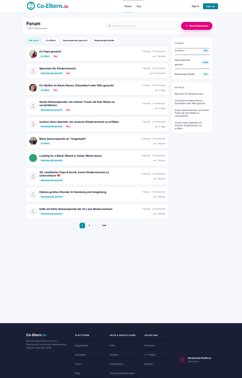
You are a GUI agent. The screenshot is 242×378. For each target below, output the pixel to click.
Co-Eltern (51, 40)
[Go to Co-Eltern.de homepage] (47, 6)
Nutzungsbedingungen (122, 373)
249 (104, 225)
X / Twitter (150, 354)
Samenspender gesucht (75, 40)
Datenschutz (116, 364)
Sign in (195, 6)
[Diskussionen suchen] (142, 26)
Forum (78, 364)
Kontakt (114, 354)
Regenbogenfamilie (104, 40)
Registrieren (81, 345)
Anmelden (80, 354)
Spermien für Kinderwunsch (189, 93)
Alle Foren (34, 40)
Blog (77, 373)
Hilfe (112, 345)
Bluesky (149, 364)
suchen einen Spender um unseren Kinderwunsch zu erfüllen (188, 125)
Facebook (150, 345)
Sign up (210, 6)
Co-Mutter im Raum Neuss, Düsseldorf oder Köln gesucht (190, 102)
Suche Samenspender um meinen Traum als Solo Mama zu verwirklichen (192, 113)
